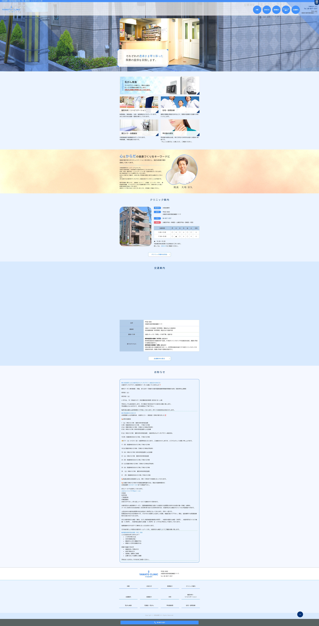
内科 (170, 597)
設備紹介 (149, 597)
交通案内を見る (159, 358)
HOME (257, 9)
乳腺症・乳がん (149, 605)
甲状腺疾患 (170, 605)
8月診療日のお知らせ (129, 413)
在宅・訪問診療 (190, 605)
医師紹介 (276, 9)
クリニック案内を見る (159, 254)
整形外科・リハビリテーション (191, 596)
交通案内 (295, 9)
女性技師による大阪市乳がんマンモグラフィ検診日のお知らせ (141, 382)
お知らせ (266, 9)
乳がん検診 (128, 605)
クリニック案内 (286, 9)
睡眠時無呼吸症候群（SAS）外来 (132, 532)
